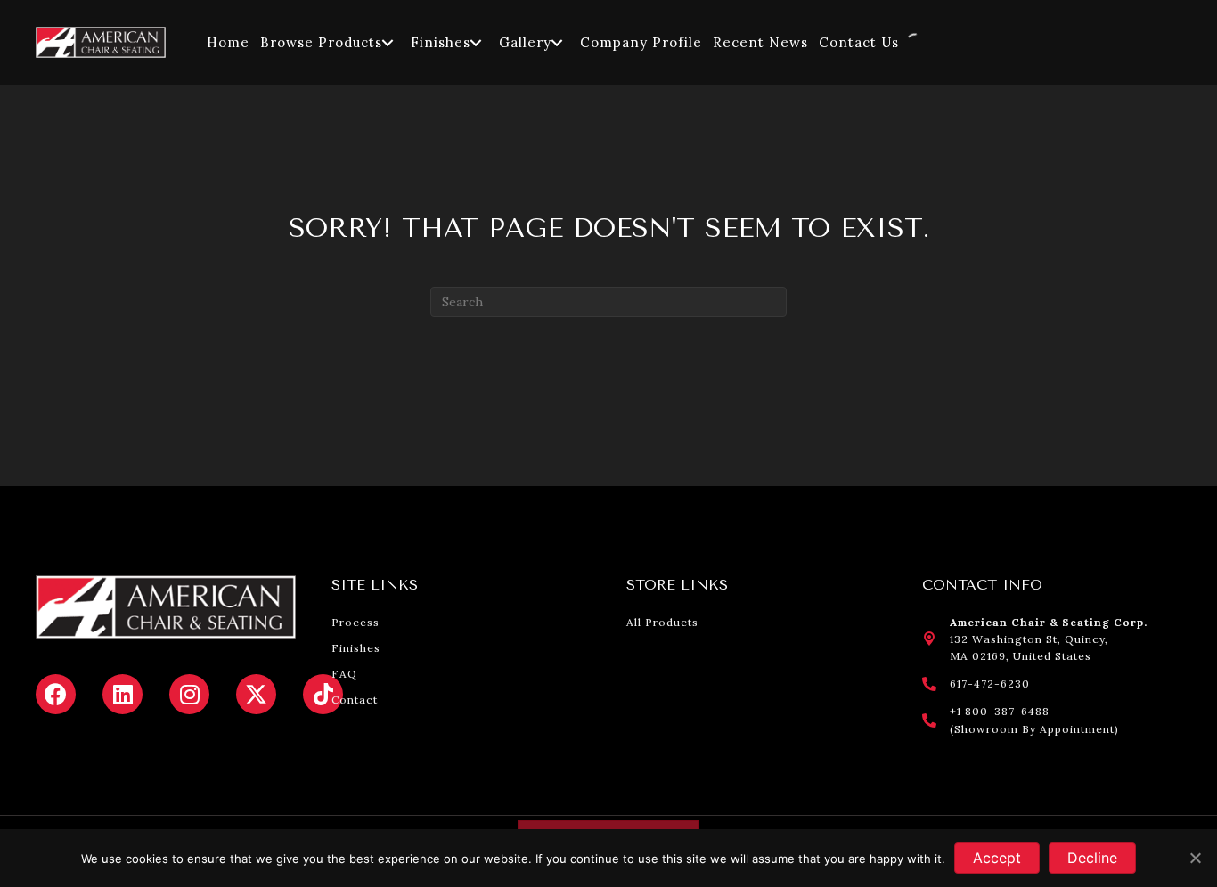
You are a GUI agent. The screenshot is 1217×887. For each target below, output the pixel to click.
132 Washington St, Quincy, (1029, 639)
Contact (354, 699)
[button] (387, 42)
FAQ (344, 673)
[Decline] (1195, 858)
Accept (997, 858)
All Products (662, 622)
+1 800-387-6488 (1000, 711)
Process (355, 622)
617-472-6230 (990, 683)
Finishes (355, 648)
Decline (1092, 858)
